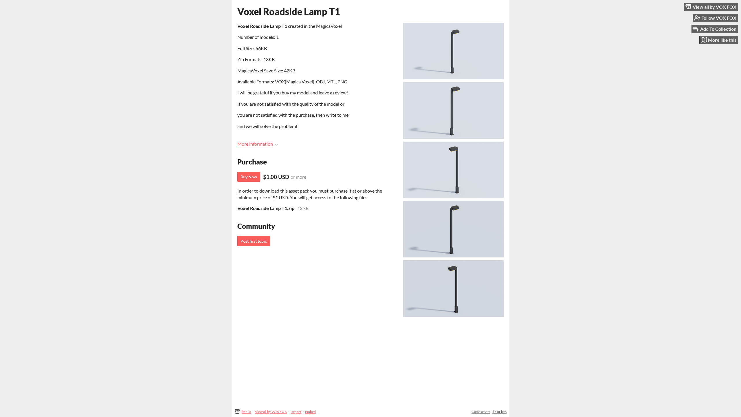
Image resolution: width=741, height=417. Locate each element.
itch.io (246, 411)
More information (255, 144)
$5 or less (499, 411)
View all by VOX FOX (271, 411)
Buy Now (249, 176)
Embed (310, 411)
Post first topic (254, 241)
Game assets (481, 411)
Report (296, 411)
